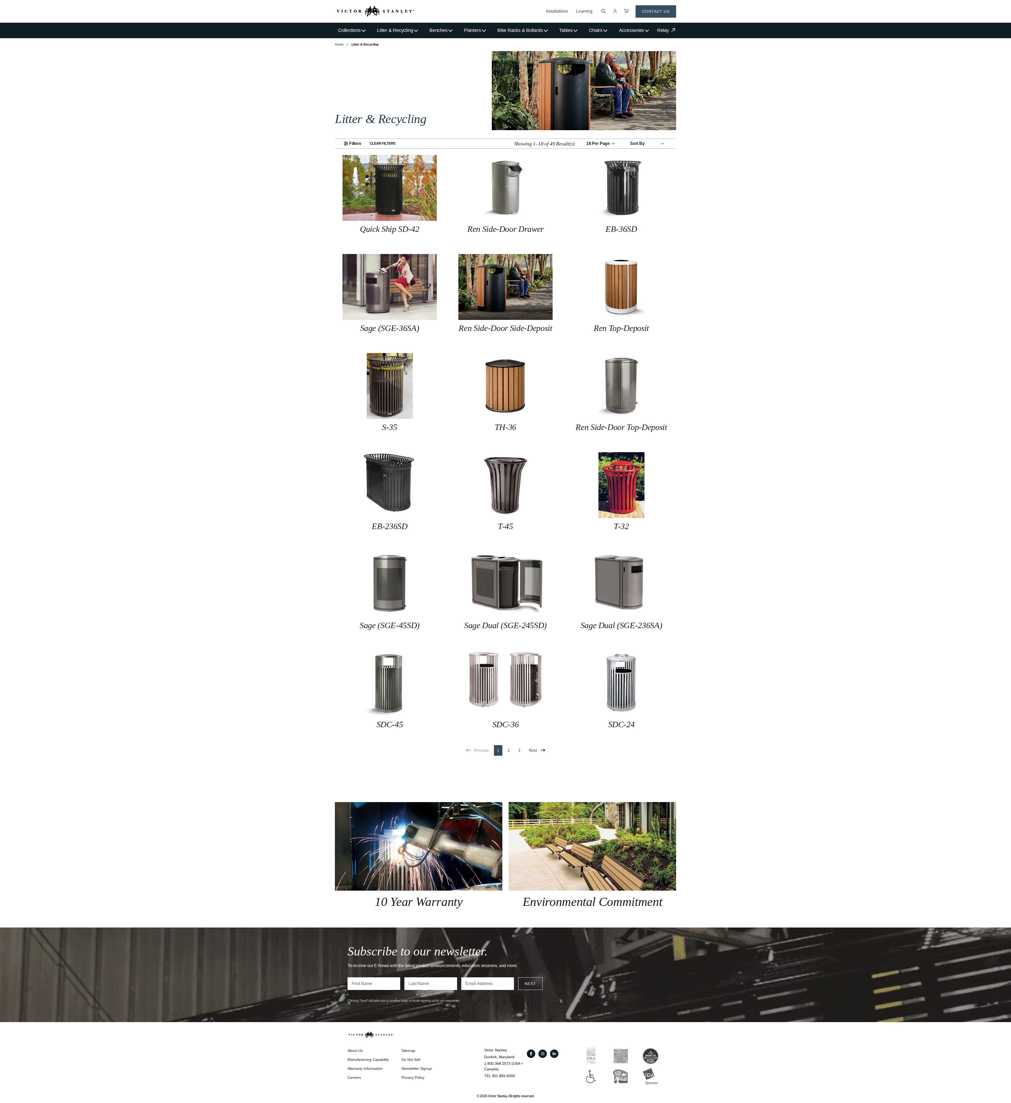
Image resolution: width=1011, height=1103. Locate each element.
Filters (355, 143)
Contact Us (656, 11)
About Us (355, 1050)
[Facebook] (531, 1054)
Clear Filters (382, 143)
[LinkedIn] (554, 1054)
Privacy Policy (413, 1077)
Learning (584, 11)
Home (339, 44)
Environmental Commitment (592, 902)
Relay (663, 30)
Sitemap (408, 1050)
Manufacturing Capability (368, 1059)
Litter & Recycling (395, 30)
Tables (566, 30)
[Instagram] (542, 1054)
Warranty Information (365, 1068)
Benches (438, 30)
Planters (472, 30)
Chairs (595, 30)
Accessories (631, 30)
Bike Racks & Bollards (520, 30)
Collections (349, 30)
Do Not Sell (411, 1059)
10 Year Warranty (418, 902)
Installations (557, 11)
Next (530, 984)
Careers (354, 1077)
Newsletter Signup (417, 1068)
